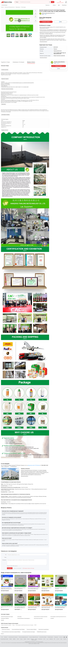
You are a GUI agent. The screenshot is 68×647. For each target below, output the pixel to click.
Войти (66, 2)
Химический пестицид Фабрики (44, 629)
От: (5, 554)
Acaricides (52, 618)
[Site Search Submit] (52, 2)
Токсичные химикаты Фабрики (31, 629)
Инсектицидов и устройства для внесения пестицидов (59, 616)
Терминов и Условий (36, 643)
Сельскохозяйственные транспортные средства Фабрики (11, 631)
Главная (2, 7)
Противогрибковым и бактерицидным (24, 618)
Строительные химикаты (6, 629)
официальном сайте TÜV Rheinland (34, 465)
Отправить (10, 568)
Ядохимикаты (18, 7)
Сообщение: (4, 559)
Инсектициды (23, 7)
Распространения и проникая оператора (40, 616)
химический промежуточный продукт (7, 616)
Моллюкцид (19, 616)
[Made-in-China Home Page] (6, 2)
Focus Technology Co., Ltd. (33, 641)
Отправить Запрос (46, 21)
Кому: (5, 557)
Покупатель (47, 5)
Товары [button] (16, 2)
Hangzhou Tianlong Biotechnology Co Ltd (48, 13)
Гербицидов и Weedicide (5, 618)
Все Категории (4, 5)
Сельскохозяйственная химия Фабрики (18, 629)
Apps (59, 5)
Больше (2, 633)
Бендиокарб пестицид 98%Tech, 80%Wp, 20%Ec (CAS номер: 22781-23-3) (6, 588)
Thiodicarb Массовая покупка (41, 631)
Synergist (2, 620)
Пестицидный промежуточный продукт (28, 631)
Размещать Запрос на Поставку (28, 568)
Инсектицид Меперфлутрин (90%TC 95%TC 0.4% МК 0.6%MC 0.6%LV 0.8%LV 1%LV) (34, 588)
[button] (66, 2)
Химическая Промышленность (10, 7)
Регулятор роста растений (38, 618)
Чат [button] (61, 21)
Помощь (54, 5)
